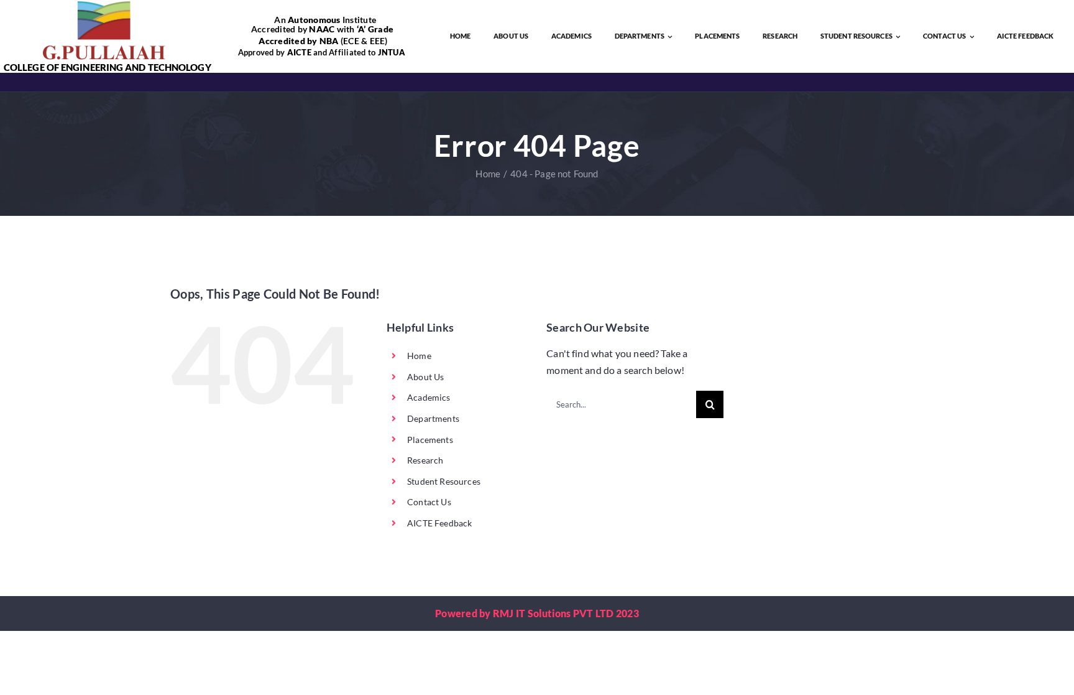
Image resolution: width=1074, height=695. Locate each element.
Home (419, 355)
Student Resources (443, 481)
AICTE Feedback (439, 523)
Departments (433, 418)
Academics (428, 397)
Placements (430, 439)
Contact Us (429, 502)
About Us (425, 376)
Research (425, 460)
